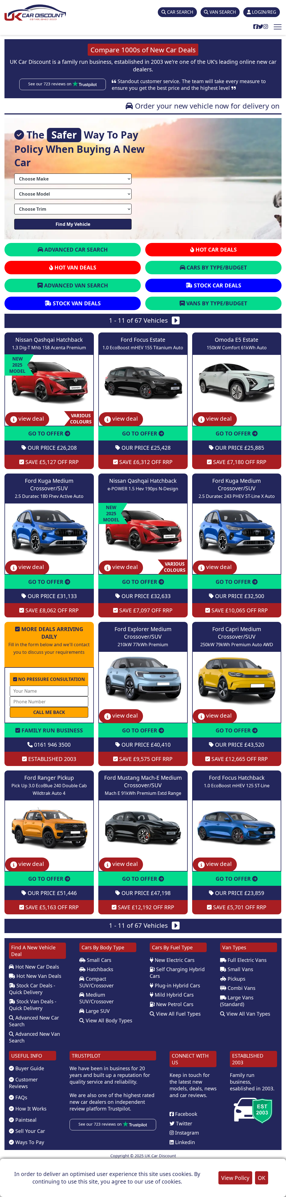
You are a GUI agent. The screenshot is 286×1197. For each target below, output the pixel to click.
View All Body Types (108, 1020)
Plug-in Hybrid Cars (176, 985)
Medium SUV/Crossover (96, 998)
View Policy (235, 1178)
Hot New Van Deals (38, 976)
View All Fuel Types (178, 1013)
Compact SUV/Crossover (96, 982)
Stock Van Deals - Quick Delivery (32, 1004)
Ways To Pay (29, 1142)
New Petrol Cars (174, 1004)
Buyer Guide (29, 1068)
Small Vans (239, 969)
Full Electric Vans (246, 960)
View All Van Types (247, 1013)
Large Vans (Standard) (236, 1001)
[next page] (176, 321)
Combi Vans (240, 988)
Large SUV (97, 1011)
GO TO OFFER (46, 433)
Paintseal (25, 1119)
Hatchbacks (99, 969)
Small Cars (98, 960)
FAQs (20, 1097)
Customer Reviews (23, 1083)
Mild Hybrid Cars (173, 994)
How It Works (30, 1108)
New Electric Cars (173, 960)
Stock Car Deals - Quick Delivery (32, 988)
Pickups (235, 978)
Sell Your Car (29, 1131)
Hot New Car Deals (36, 966)
